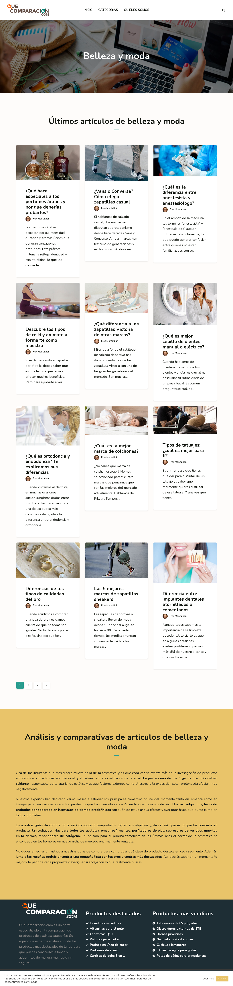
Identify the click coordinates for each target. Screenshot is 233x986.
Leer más (208, 978)
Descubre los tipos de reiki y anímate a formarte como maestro (46, 337)
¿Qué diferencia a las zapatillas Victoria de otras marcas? (116, 329)
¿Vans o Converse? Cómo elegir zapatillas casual (113, 196)
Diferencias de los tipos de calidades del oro (44, 594)
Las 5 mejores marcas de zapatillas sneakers (116, 594)
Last (46, 685)
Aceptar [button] (222, 978)
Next (37, 685)
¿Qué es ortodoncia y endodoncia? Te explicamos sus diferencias (47, 464)
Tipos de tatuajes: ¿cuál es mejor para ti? (183, 450)
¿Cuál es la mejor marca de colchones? (116, 448)
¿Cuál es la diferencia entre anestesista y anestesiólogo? (179, 195)
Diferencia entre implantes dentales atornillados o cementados (183, 602)
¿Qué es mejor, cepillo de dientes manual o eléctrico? (183, 341)
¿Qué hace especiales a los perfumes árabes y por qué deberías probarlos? (45, 202)
